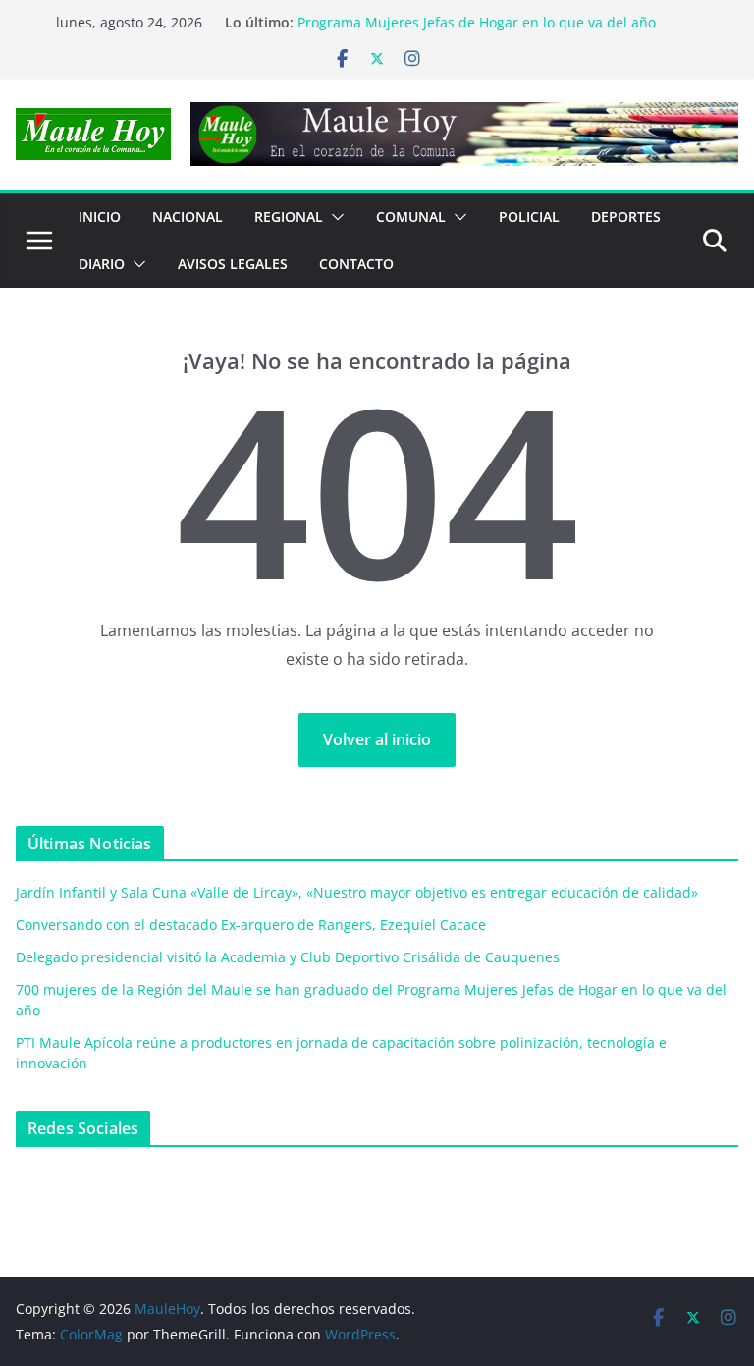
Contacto (356, 263)
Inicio (100, 216)
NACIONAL (187, 216)
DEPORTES (626, 216)
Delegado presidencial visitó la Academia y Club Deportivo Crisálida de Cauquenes (288, 957)
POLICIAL (529, 216)
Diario (102, 263)
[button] (334, 217)
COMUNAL (411, 216)
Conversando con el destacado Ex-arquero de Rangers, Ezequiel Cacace (251, 924)
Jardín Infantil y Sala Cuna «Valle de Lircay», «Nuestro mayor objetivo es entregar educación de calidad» (357, 892)
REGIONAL (288, 216)
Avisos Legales (233, 263)
